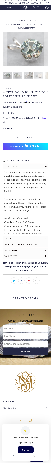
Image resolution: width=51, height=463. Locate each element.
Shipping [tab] (10, 250)
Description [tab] (13, 166)
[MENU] (1, 7)
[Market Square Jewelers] (25, 7)
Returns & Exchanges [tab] (21, 244)
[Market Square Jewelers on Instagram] (30, 420)
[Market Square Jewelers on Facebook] (25, 420)
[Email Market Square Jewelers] (20, 420)
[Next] (46, 50)
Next (31, 20)
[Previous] (5, 50)
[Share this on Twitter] (14, 280)
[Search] (34, 7)
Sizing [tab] (9, 239)
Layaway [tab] (10, 256)
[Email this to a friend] (36, 280)
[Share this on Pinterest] (29, 280)
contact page (23, 266)
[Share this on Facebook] (21, 280)
